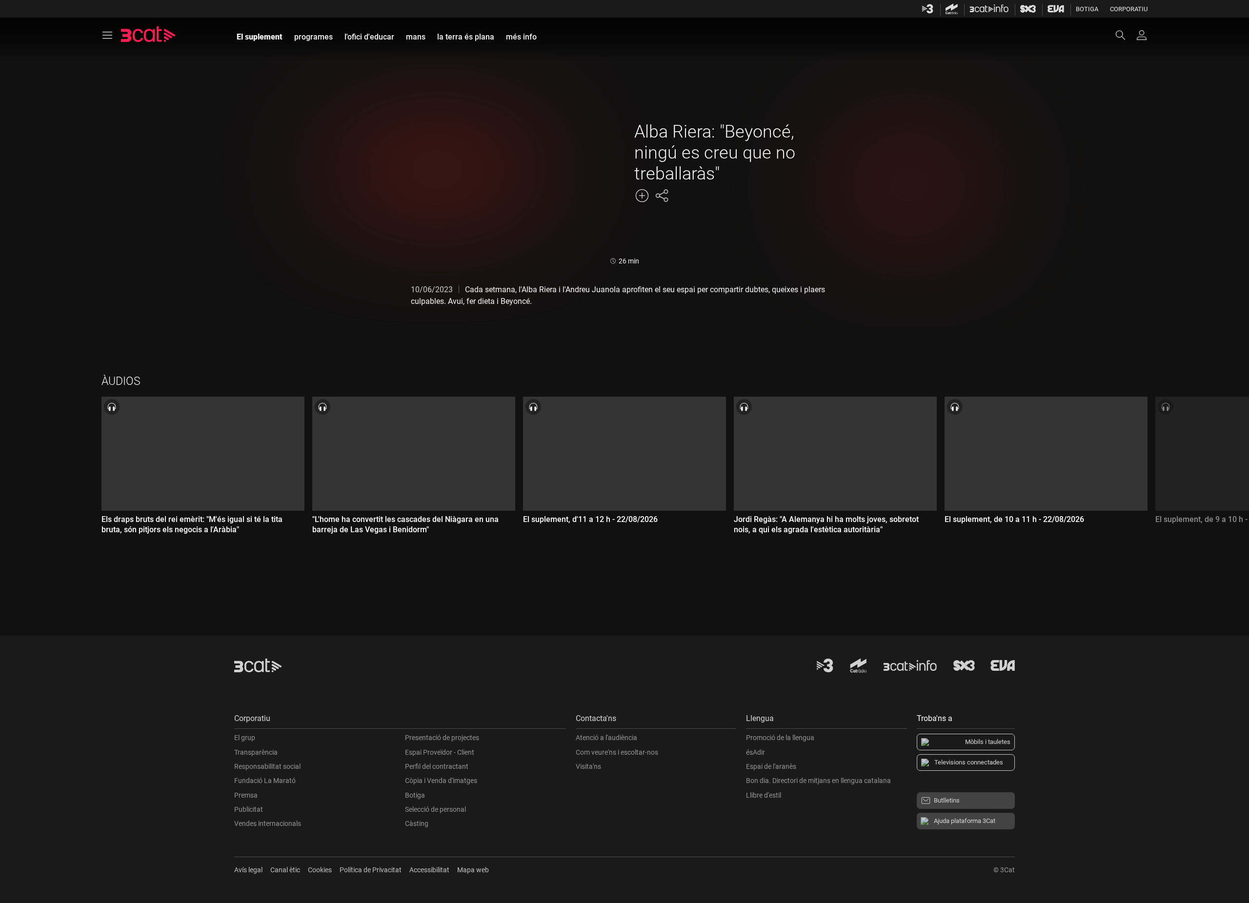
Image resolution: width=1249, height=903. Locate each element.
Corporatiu (1129, 9)
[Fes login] (1142, 35)
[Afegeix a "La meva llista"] (642, 195)
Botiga (1087, 9)
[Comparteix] (661, 195)
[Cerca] (1125, 35)
